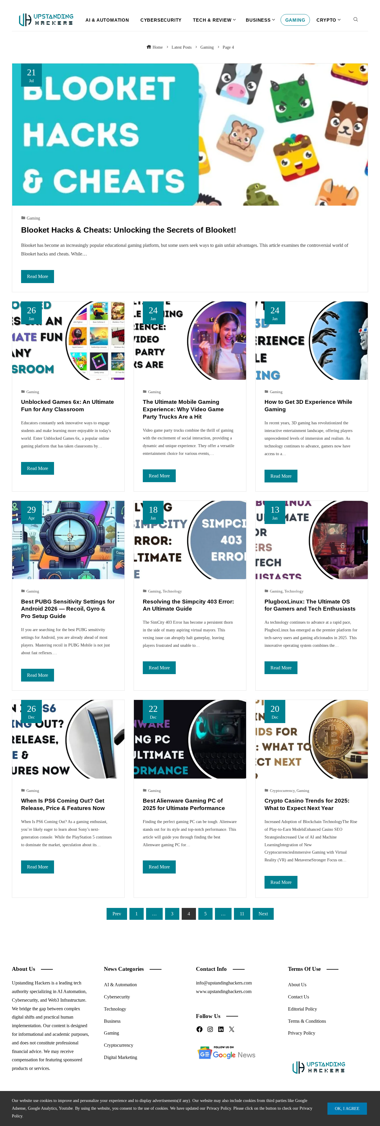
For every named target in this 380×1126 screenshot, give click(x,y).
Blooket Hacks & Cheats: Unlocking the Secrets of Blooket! (128, 229)
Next (263, 913)
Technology (172, 591)
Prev (117, 913)
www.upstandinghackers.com (223, 991)
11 (242, 913)
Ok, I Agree (347, 1108)
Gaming (33, 218)
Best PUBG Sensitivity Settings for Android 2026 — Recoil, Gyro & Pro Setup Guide (68, 609)
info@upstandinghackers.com (224, 982)
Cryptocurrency (282, 791)
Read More (37, 276)
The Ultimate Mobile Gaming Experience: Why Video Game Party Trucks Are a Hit (183, 409)
